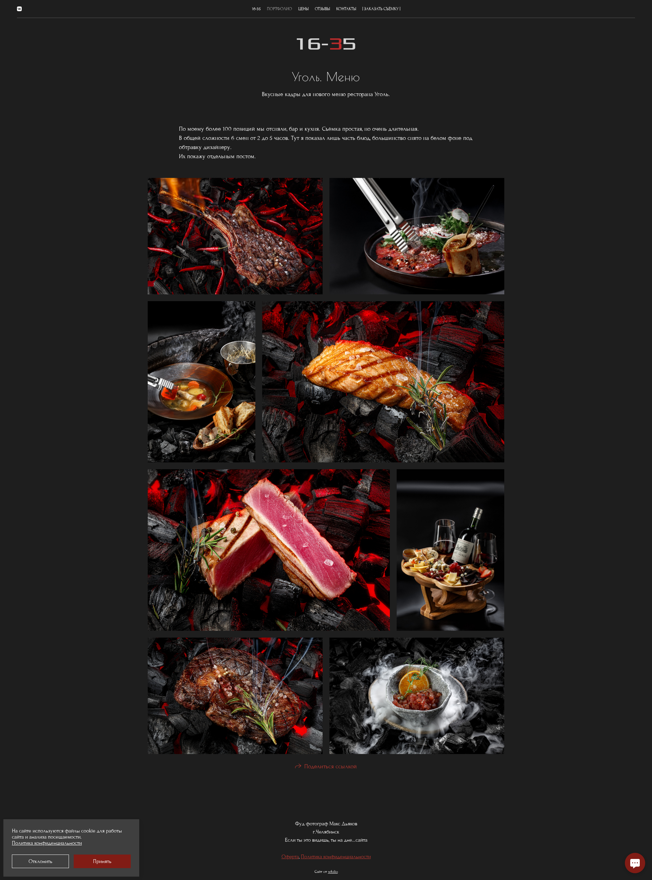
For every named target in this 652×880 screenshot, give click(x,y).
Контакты (346, 9)
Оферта (290, 857)
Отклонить (40, 861)
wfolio (333, 871)
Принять (102, 861)
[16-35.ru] (326, 44)
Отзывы (322, 9)
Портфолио (279, 9)
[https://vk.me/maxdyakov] (19, 9)
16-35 (256, 9)
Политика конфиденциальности (336, 857)
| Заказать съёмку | (381, 9)
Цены (303, 9)
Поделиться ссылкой (330, 766)
